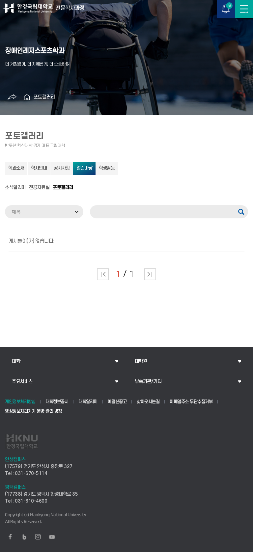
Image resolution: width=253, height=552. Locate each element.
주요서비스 (22, 381)
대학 (16, 361)
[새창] (10, 537)
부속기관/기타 (148, 381)
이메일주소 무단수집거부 (191, 401)
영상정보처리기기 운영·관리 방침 (33, 411)
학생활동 (107, 168)
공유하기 (12, 97)
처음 (103, 274)
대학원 (141, 361)
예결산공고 (117, 401)
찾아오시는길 (148, 401)
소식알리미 (15, 187)
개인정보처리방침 (20, 401)
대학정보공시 (56, 401)
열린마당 (84, 168)
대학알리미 (88, 401)
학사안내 (39, 168)
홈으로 (27, 97)
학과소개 (16, 168)
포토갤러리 (44, 97)
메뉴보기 (244, 9)
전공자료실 (39, 187)
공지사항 (62, 168)
